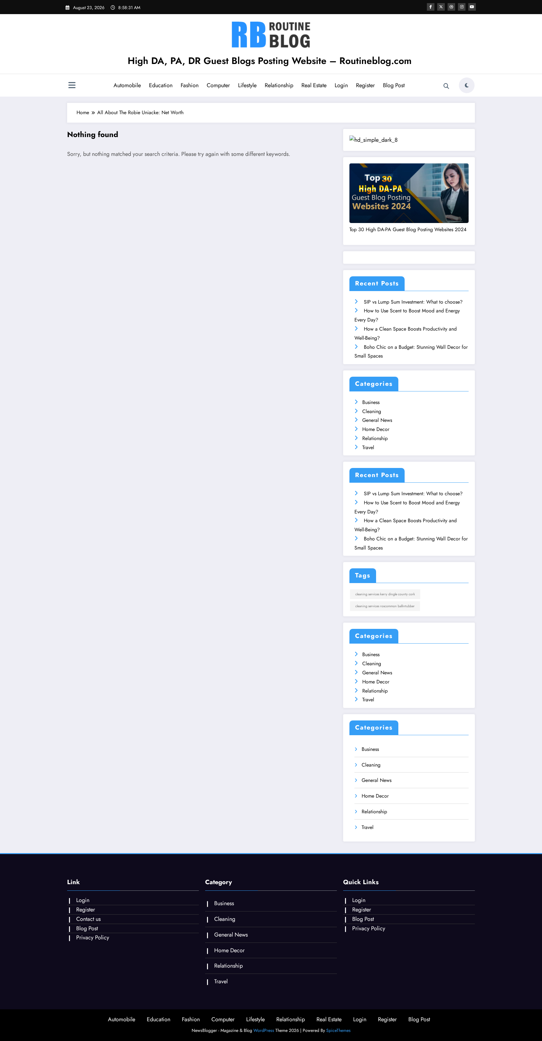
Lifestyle (247, 85)
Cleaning (371, 411)
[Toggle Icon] (72, 86)
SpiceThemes (338, 1030)
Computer (218, 85)
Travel (368, 447)
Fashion (190, 85)
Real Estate (314, 85)
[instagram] (461, 7)
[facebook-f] (430, 7)
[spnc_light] (467, 85)
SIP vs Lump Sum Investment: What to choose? (413, 301)
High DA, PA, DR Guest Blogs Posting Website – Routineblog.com (270, 60)
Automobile (127, 85)
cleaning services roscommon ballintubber (385, 606)
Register (365, 85)
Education (161, 85)
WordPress (263, 1030)
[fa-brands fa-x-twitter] (441, 7)
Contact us (88, 919)
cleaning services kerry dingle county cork (385, 594)
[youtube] (472, 7)
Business (371, 402)
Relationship (279, 85)
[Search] (446, 86)
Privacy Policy (92, 937)
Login (341, 85)
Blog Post (394, 85)
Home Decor (375, 429)
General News (377, 420)
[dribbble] (451, 7)
